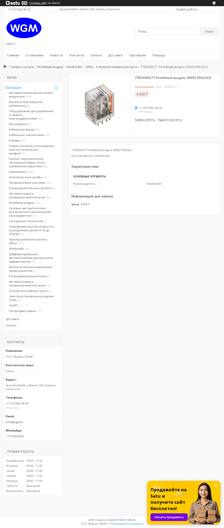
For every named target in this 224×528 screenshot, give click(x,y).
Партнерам (137, 55)
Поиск (209, 31)
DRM (89, 67)
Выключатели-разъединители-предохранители (31, 269)
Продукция (13, 87)
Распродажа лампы (22, 311)
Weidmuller (74, 67)
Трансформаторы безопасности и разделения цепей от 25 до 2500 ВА (31, 230)
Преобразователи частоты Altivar (28, 241)
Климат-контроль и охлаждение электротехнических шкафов (31, 149)
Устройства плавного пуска (28, 291)
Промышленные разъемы (27, 183)
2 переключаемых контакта (116, 67)
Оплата (96, 55)
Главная (13, 55)
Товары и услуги (21, 67)
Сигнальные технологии (26, 221)
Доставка (115, 55)
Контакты (76, 55)
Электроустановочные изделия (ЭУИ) (31, 298)
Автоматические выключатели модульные (31, 94)
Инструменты (18, 124)
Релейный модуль (50, 67)
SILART (13, 305)
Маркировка (18, 172)
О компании (34, 55)
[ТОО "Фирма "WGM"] (24, 28)
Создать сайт (38, 3)
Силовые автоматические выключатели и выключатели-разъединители (30, 212)
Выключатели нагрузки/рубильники (26, 104)
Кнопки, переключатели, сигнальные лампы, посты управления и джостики (27, 162)
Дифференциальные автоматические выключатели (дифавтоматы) (31, 257)
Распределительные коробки (30, 188)
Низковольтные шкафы (25, 177)
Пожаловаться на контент (127, 524)
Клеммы (14, 140)
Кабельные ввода (21, 129)
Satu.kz (132, 520)
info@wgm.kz (14, 422)
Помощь (158, 55)
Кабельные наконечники (26, 135)
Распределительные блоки (28, 276)
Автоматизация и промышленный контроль (27, 195)
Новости (56, 55)
